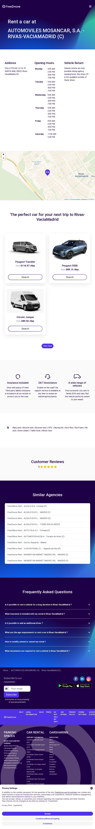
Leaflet (66, 199)
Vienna (51, 754)
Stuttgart (52, 772)
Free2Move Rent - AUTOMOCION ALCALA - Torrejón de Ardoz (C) (35, 536)
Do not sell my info (56, 717)
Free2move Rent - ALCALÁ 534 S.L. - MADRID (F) (28, 512)
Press (48, 712)
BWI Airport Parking (10, 765)
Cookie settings (82, 713)
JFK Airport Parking (10, 755)
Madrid (51, 742)
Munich (51, 769)
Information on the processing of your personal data (17, 700)
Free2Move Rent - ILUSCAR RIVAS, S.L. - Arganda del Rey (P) (34, 548)
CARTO (91, 199)
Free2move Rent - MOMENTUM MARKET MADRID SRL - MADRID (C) (37, 554)
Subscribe (11, 694)
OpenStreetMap (75, 199)
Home (5, 670)
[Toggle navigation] (90, 6)
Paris (51, 740)
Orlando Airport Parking (11, 758)
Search (25, 277)
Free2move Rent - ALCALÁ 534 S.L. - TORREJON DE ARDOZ (33, 524)
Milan (51, 747)
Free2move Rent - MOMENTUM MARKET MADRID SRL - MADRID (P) (37, 561)
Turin (51, 752)
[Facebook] (75, 678)
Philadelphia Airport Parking (13, 763)
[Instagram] (88, 678)
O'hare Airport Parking (11, 751)
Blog (41, 712)
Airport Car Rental (35, 737)
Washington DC (54, 745)
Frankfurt (52, 764)
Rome (51, 749)
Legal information (31, 713)
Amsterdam (53, 774)
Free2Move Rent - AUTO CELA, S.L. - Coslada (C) (28, 530)
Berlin (51, 757)
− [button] (3, 158)
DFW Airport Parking (10, 753)
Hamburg (52, 767)
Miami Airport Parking (11, 760)
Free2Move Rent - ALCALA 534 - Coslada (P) (27, 506)
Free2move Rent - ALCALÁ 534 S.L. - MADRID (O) (29, 518)
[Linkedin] (82, 678)
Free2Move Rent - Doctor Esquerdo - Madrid (26, 542)
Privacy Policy (72, 713)
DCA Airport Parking (10, 768)
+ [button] (3, 154)
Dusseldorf (52, 762)
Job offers (63, 713)
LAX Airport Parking (10, 748)
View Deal (47, 346)
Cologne (52, 759)
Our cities (53, 737)
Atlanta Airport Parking (11, 746)
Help (21, 712)
